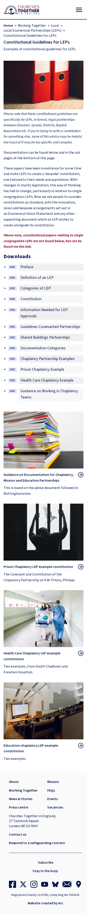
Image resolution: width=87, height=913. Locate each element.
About (14, 781)
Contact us (17, 834)
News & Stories (20, 798)
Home (8, 25)
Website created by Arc (45, 903)
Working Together (32, 25)
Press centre (18, 807)
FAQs (51, 790)
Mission (53, 781)
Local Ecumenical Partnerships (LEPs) (32, 30)
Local (55, 25)
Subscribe (45, 862)
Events (52, 798)
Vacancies (55, 807)
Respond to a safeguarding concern (37, 843)
